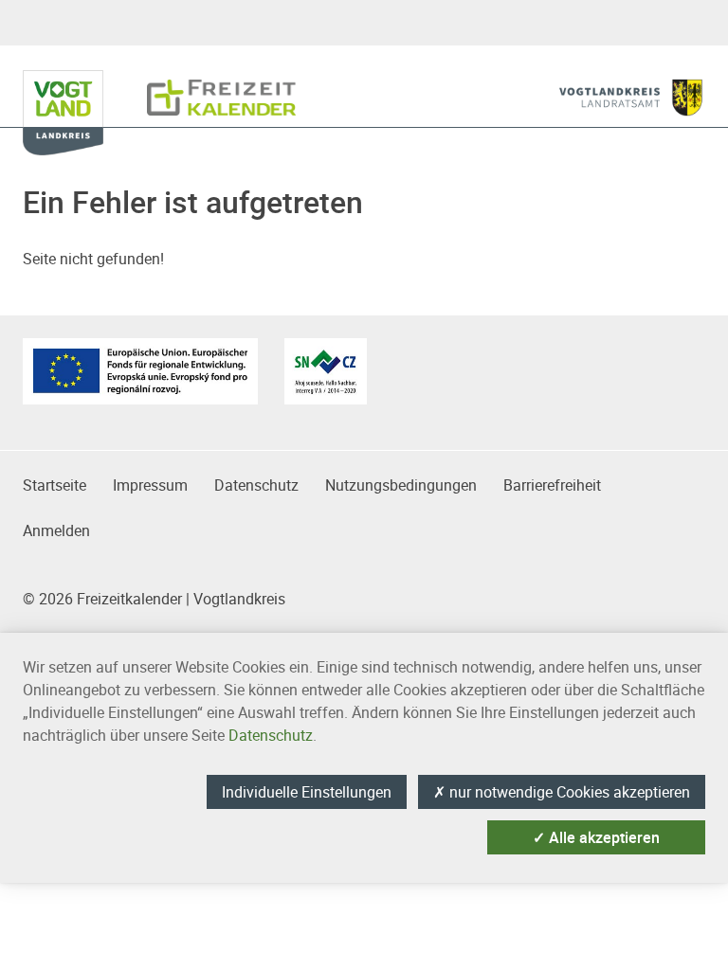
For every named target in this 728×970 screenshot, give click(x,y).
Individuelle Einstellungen (306, 791)
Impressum (150, 485)
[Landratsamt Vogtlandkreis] (630, 98)
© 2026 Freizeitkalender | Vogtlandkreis (154, 598)
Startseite (54, 485)
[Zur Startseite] (221, 88)
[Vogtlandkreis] (74, 88)
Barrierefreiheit (552, 485)
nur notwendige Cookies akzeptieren (561, 791)
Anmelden (56, 530)
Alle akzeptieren (596, 837)
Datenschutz (256, 485)
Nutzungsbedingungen (401, 485)
